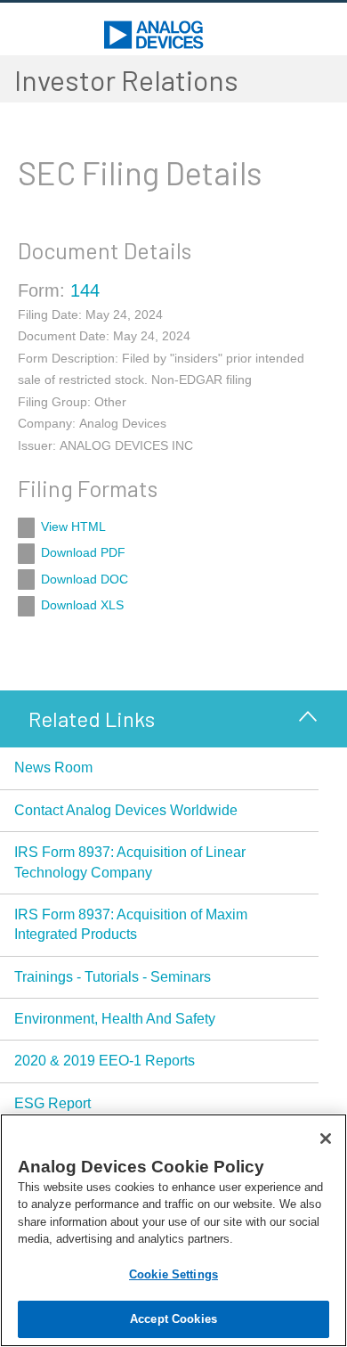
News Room (53, 767)
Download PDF (83, 552)
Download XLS (82, 605)
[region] (173, 1230)
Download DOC (84, 579)
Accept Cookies (173, 1319)
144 (85, 290)
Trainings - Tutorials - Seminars (112, 976)
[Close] (325, 1138)
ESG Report (52, 1103)
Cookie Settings (173, 1274)
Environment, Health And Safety (114, 1018)
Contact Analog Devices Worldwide (126, 810)
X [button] (308, 715)
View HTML (73, 526)
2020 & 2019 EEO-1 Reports (104, 1060)
